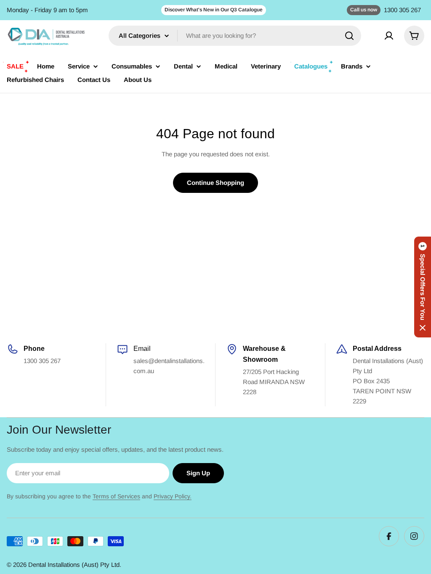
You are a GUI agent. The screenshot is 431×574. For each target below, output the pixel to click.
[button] (422, 287)
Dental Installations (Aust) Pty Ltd (74, 564)
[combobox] (235, 36)
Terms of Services (116, 496)
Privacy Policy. (173, 496)
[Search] (349, 36)
